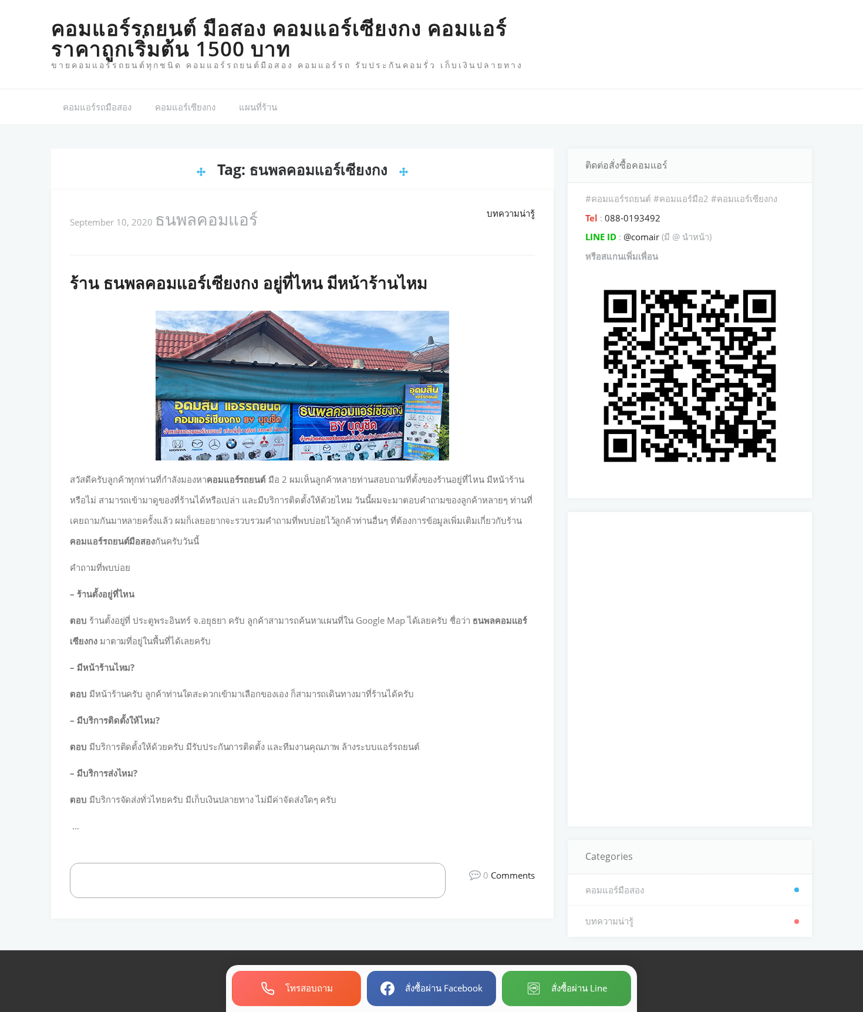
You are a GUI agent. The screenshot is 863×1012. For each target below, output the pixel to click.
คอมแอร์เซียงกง (185, 107)
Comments (513, 875)
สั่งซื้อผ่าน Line (579, 988)
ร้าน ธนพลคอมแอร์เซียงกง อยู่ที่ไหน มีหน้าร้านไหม (248, 282)
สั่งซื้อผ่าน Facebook (444, 988)
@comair (641, 237)
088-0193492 (631, 218)
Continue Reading (270, 880)
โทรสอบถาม (309, 988)
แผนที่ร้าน (258, 107)
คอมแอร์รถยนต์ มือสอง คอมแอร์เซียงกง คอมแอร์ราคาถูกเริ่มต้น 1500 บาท (279, 38)
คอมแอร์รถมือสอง (97, 107)
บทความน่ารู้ (511, 213)
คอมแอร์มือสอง (614, 890)
